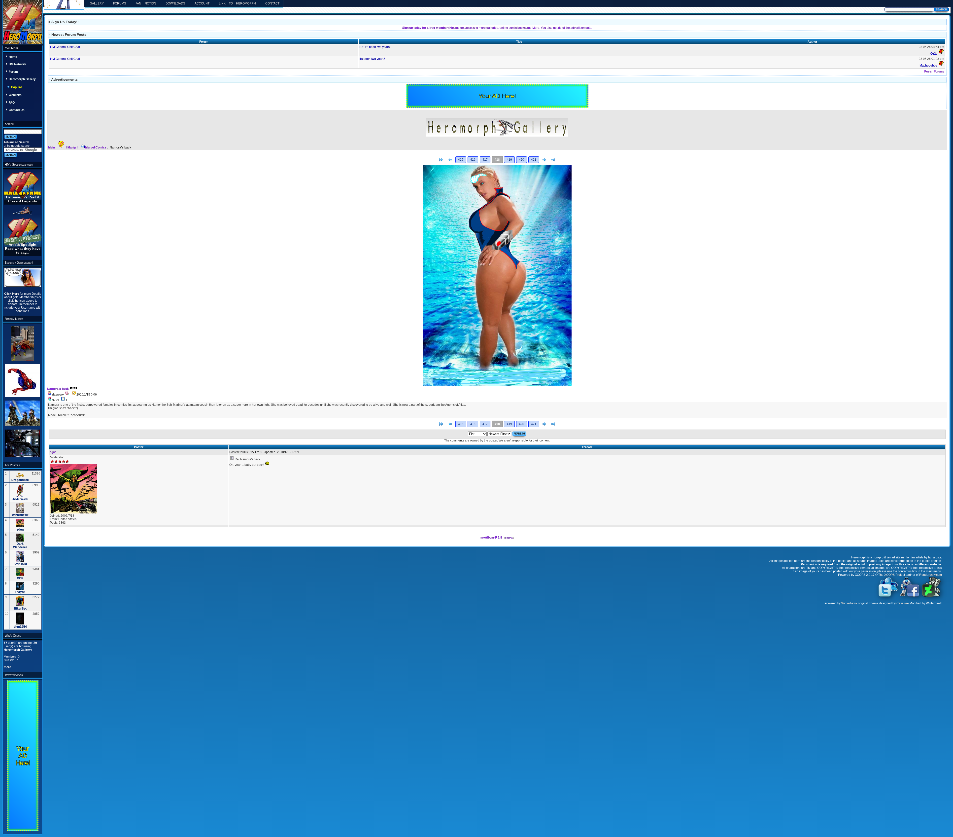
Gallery (97, 3)
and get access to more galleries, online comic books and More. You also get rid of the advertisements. (497, 28)
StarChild (20, 564)
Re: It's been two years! (374, 47)
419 (509, 159)
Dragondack (20, 480)
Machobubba (928, 65)
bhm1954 (20, 626)
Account (202, 3)
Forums (119, 3)
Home (13, 57)
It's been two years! (372, 59)
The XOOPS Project (891, 575)
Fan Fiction (146, 3)
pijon (20, 529)
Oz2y (933, 53)
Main (51, 147)
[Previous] (450, 160)
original (509, 537)
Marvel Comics (95, 147)
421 (533, 159)
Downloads (175, 3)
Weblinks (15, 95)
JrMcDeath (20, 499)
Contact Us (17, 110)
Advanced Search (16, 142)
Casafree (902, 603)
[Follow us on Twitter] (888, 596)
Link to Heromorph (237, 3)
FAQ (12, 102)
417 (485, 159)
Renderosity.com (930, 575)
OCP (20, 578)
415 (460, 159)
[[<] (441, 160)
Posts (928, 71)
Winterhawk (20, 515)
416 (473, 159)
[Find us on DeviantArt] (931, 596)
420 (521, 159)
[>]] (553, 160)
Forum (13, 71)
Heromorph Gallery (22, 79)
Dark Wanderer (20, 545)
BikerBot (20, 608)
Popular (16, 87)
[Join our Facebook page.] (909, 596)
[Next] (544, 160)
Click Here (12, 293)
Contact (272, 3)
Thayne (20, 592)
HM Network (17, 64)
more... (8, 667)
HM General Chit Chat (65, 47)
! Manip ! (72, 147)
